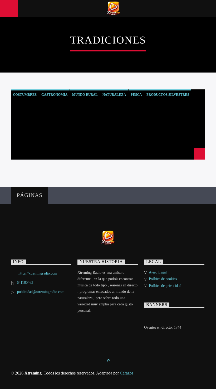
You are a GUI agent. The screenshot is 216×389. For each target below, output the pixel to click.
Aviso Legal (158, 272)
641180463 (25, 283)
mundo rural (85, 95)
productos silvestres (167, 95)
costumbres (25, 95)
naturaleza (114, 95)
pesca (136, 95)
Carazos (126, 373)
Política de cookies (163, 279)
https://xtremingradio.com (37, 273)
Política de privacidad (165, 286)
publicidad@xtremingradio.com (41, 292)
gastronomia (54, 95)
